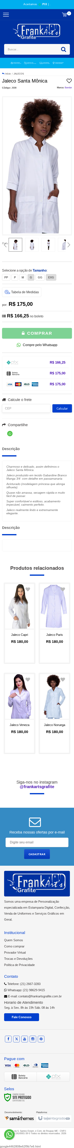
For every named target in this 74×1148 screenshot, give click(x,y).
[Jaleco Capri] (19, 623)
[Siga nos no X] (16, 1039)
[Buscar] (63, 49)
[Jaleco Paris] (54, 623)
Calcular (62, 408)
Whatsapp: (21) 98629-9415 (26, 990)
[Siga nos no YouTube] (25, 1039)
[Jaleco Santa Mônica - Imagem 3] (48, 245)
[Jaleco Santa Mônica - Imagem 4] (65, 245)
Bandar (68, 87)
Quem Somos (13, 940)
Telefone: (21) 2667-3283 (23, 984)
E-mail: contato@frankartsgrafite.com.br (34, 996)
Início (8, 73)
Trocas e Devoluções (18, 958)
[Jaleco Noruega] (54, 713)
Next (69, 243)
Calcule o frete (20, 400)
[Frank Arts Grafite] (37, 31)
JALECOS (19, 73)
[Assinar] (37, 854)
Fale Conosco (21, 1017)
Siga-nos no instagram (37, 784)
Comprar (38, 333)
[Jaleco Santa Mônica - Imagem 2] (32, 245)
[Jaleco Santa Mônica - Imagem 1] (15, 245)
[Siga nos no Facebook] (8, 1039)
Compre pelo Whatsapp (40, 345)
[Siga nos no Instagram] (33, 1039)
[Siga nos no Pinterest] (41, 1039)
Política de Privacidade (19, 965)
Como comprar (14, 946)
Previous (5, 243)
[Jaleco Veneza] (19, 713)
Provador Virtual (15, 952)
